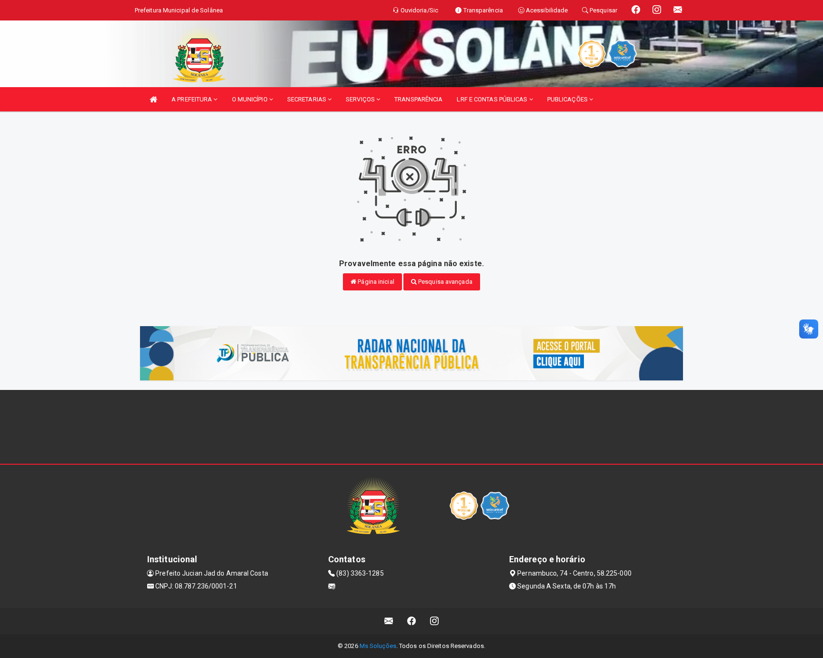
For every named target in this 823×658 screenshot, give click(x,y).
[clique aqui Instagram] (434, 621)
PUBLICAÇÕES (568, 99)
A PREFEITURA (192, 99)
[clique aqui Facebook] (411, 621)
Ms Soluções (378, 645)
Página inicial (375, 281)
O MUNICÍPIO (250, 99)
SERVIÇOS (361, 99)
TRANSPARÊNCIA (418, 99)
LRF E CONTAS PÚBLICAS (493, 99)
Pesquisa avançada (444, 281)
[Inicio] (153, 99)
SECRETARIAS (307, 99)
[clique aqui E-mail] (389, 621)
